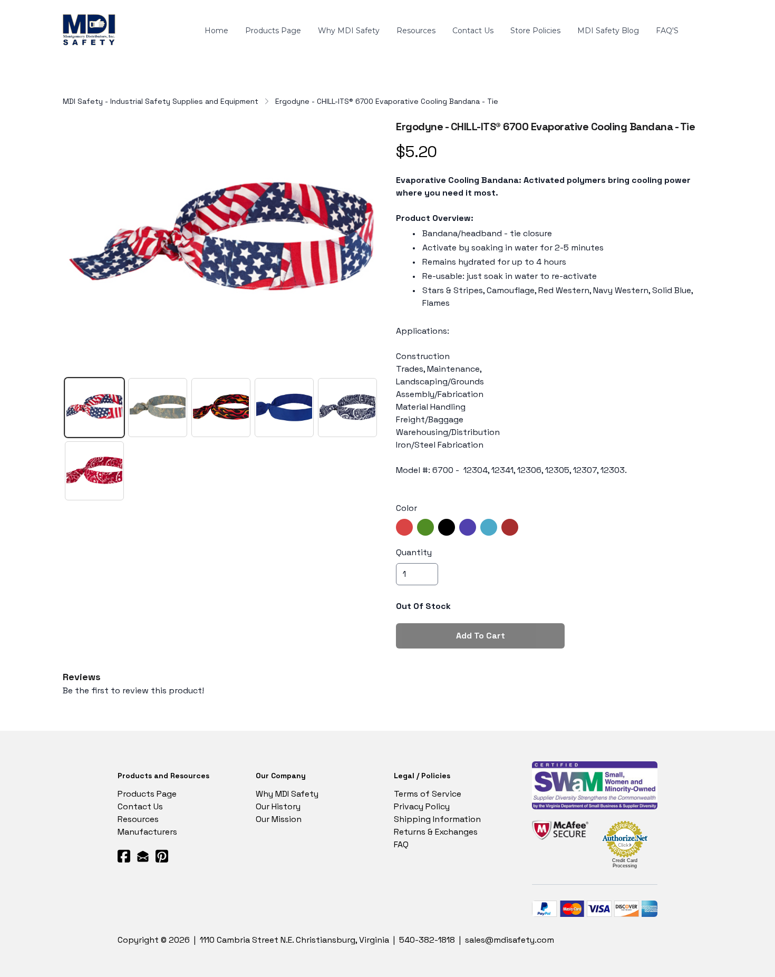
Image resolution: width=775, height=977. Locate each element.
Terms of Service (427, 793)
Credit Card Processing (624, 863)
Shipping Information (437, 819)
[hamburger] (131, 24)
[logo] (91, 31)
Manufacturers (147, 831)
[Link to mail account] (143, 856)
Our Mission (279, 819)
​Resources (138, 819)
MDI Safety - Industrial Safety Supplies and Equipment (160, 101)
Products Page (147, 793)
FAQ (401, 844)
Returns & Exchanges (436, 831)
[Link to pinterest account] (162, 856)
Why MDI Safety (287, 793)
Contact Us (140, 806)
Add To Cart (480, 635)
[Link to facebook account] (124, 856)
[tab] (94, 407)
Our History (278, 806)
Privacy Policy (422, 806)
